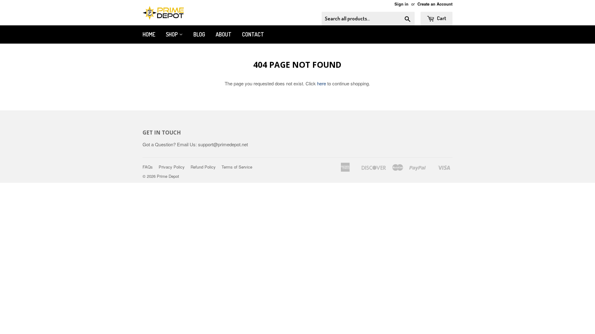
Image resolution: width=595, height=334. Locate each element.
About (223, 34)
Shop (172, 34)
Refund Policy (203, 167)
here (321, 83)
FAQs (148, 167)
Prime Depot (168, 176)
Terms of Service (237, 167)
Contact (253, 34)
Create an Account (434, 4)
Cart (441, 18)
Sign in (401, 4)
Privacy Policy (172, 167)
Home (149, 34)
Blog (199, 34)
